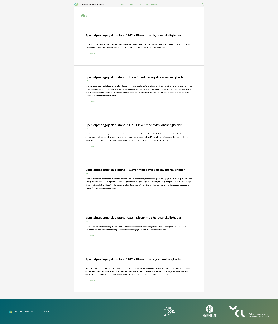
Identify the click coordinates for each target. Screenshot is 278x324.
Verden (154, 4)
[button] (202, 4)
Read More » (90, 53)
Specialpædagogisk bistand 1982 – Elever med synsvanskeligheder (133, 124)
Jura (131, 4)
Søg (140, 4)
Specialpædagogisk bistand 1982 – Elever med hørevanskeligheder (133, 35)
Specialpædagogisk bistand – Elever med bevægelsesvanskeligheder (135, 77)
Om (146, 4)
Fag (122, 4)
